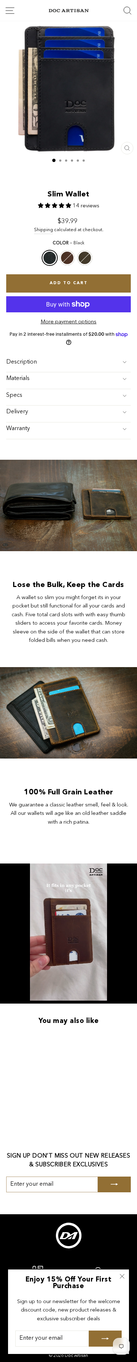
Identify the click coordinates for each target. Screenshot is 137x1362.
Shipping (43, 230)
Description (21, 362)
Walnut (67, 258)
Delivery (17, 412)
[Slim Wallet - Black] (21, 1076)
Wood (84, 258)
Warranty (18, 429)
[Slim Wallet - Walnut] (30, 1076)
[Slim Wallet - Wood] (38, 1076)
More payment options (68, 322)
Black (49, 258)
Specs (14, 395)
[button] (55, 206)
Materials (18, 378)
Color (68, 243)
